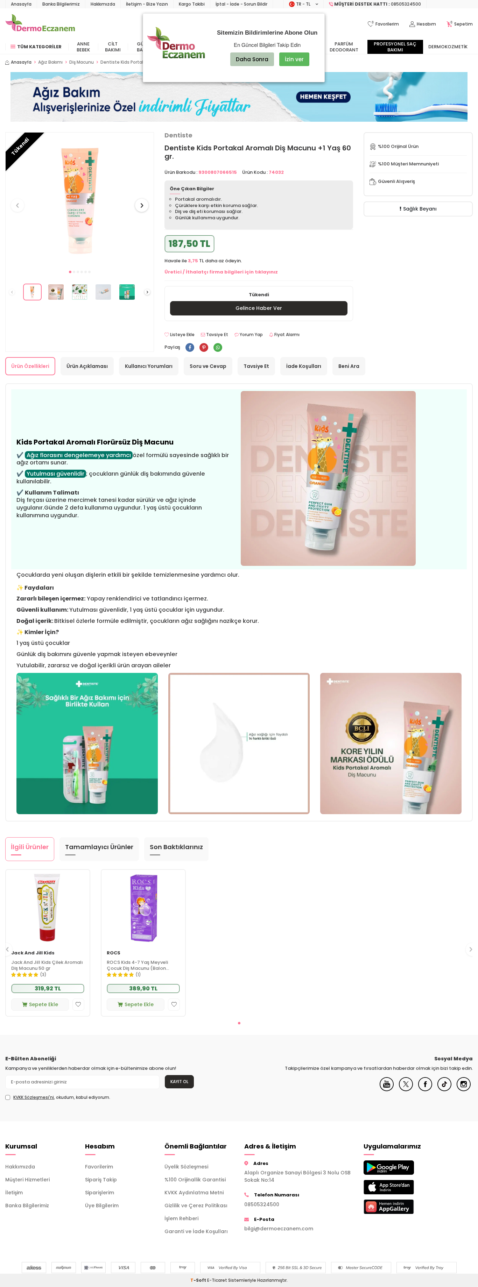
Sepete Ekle (43, 1004)
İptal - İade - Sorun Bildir (241, 4)
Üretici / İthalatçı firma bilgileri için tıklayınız (221, 272)
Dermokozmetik (448, 46)
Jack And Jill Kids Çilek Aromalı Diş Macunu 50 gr (47, 966)
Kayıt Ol (179, 1082)
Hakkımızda (103, 4)
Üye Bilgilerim (102, 1205)
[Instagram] (464, 1089)
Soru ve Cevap (208, 366)
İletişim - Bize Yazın (147, 4)
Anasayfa (21, 4)
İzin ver (294, 59)
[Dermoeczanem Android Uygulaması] (398, 1167)
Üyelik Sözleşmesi (186, 1166)
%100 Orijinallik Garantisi (195, 1179)
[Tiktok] (444, 1089)
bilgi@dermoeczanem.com (278, 1228)
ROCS (113, 953)
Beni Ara (348, 366)
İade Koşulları (303, 366)
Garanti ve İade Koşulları (196, 1231)
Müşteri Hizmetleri (27, 1179)
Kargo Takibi (192, 4)
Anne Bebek (83, 47)
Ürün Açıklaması (87, 366)
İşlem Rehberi (181, 1218)
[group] (80, 199)
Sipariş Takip (101, 1179)
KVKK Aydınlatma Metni (194, 1192)
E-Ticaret (217, 1280)
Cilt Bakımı (113, 47)
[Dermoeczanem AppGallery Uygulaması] (398, 1207)
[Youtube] (387, 1089)
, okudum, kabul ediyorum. (61, 1097)
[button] (70, 272)
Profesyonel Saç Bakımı (395, 47)
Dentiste (178, 135)
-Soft (198, 1280)
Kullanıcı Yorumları (149, 366)
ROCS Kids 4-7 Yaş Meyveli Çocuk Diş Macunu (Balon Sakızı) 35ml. (137, 966)
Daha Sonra (252, 59)
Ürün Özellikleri (30, 366)
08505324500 (261, 1204)
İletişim (14, 1192)
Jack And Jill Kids (33, 953)
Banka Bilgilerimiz (61, 4)
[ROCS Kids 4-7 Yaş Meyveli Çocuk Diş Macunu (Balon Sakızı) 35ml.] (143, 907)
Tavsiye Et (216, 334)
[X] (406, 1089)
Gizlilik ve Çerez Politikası (195, 1205)
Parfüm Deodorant (344, 47)
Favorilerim (99, 1166)
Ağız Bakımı (50, 62)
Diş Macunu (81, 62)
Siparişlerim (99, 1192)
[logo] (40, 24)
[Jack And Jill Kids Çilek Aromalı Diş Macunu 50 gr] (48, 907)
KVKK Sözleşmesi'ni (33, 1097)
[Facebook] (425, 1089)
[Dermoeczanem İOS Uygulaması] (398, 1187)
